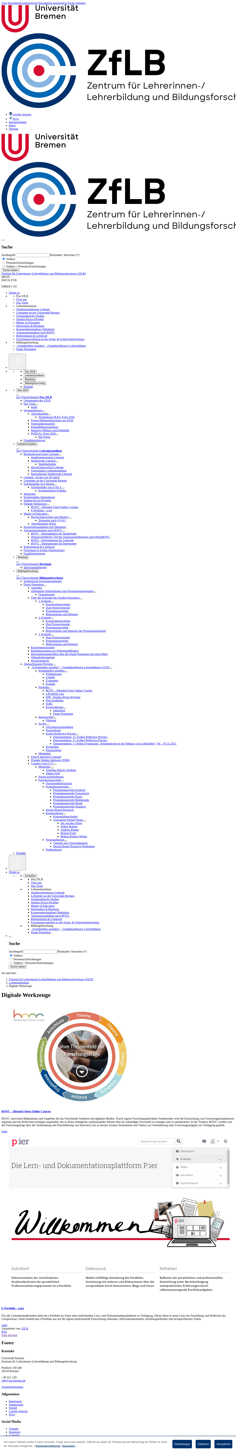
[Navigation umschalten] (2, 240)
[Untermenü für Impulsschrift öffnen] (54, 718)
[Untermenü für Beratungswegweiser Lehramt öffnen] (59, 455)
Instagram (14, 1432)
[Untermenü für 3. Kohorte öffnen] (52, 635)
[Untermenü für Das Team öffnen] (36, 404)
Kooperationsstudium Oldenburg (35, 329)
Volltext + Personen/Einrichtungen (25, 266)
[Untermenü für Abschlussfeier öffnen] (49, 414)
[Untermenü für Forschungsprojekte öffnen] (62, 781)
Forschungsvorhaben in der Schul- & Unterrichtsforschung (50, 339)
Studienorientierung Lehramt (33, 309)
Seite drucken (9, 1335)
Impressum (15, 1401)
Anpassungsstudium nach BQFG (35, 332)
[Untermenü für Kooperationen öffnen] (64, 708)
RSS (4, 1331)
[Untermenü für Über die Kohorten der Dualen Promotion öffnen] (80, 598)
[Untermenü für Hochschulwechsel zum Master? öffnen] (70, 518)
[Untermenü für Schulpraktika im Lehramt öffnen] (55, 484)
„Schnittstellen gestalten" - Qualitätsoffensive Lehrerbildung (51, 345)
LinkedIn (14, 1435)
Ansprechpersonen (12, 1386)
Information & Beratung (30, 325)
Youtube (14, 1428)
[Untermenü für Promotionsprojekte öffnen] (69, 787)
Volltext (10, 259)
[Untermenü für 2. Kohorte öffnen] (52, 618)
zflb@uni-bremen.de (13, 1380)
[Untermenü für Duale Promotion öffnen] (45, 585)
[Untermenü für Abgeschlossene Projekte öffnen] (54, 665)
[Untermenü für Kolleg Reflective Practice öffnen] (77, 734)
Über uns (21, 299)
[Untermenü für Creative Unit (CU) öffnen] (54, 764)
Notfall (13, 1407)
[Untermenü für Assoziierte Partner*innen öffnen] (84, 820)
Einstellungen (182, 1444)
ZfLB (25, 1328)
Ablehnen (203, 1444)
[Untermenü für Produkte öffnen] (50, 688)
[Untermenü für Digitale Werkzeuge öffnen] (48, 504)
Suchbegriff (8, 255)
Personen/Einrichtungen (19, 262)
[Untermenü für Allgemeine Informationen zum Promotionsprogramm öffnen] (94, 592)
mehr (4, 1131)
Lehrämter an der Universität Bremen (38, 312)
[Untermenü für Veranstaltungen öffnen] (43, 411)
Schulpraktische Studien (30, 316)
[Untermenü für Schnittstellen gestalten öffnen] (66, 671)
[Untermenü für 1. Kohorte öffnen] (52, 602)
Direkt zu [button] (14, 872)
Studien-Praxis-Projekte (30, 319)
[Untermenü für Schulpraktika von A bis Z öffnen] (62, 488)
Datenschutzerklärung (48, 1446)
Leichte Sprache (18, 1411)
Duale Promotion (26, 349)
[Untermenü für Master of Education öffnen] (48, 514)
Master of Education (28, 322)
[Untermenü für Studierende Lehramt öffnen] (56, 461)
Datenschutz (16, 1404)
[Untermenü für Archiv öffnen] (47, 724)
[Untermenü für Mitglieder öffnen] (51, 767)
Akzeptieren (223, 1444)
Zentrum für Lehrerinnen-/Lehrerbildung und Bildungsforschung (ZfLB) (43, 273)
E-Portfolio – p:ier (12, 1308)
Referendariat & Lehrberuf (31, 335)
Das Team (22, 302)
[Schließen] (17, 394)
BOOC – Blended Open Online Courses (26, 1111)
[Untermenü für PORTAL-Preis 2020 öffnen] (57, 434)
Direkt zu (14, 292)
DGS (12, 1414)
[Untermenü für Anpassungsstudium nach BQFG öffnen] (63, 531)
